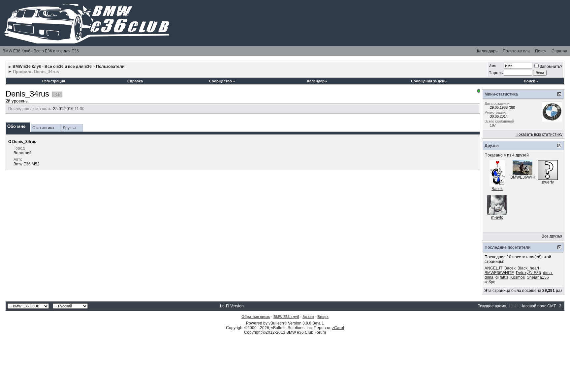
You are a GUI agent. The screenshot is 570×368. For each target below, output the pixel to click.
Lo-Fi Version (232, 306)
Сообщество (220, 81)
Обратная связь (255, 317)
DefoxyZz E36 (528, 272)
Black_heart (528, 268)
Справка (559, 51)
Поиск (540, 51)
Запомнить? (551, 66)
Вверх (323, 317)
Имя (492, 66)
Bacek (497, 188)
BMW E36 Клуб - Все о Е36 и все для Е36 (41, 51)
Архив (308, 317)
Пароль (496, 73)
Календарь (487, 51)
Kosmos (517, 277)
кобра (490, 282)
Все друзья (552, 236)
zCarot (338, 328)
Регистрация (53, 81)
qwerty (548, 182)
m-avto (497, 217)
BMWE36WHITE (525, 177)
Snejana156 (538, 277)
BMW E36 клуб (286, 317)
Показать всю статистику (539, 134)
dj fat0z (501, 277)
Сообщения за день (429, 81)
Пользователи (516, 51)
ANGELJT (493, 268)
